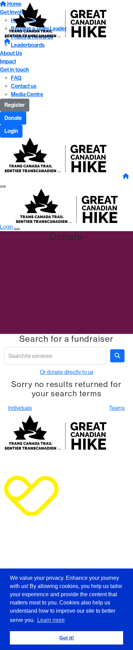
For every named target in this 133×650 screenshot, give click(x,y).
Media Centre (27, 94)
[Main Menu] (2, 186)
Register (14, 105)
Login (11, 131)
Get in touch (14, 69)
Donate (13, 118)
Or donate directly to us (66, 372)
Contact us (23, 86)
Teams (117, 408)
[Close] (16, 229)
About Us (11, 53)
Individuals (20, 408)
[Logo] (55, 19)
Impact (8, 61)
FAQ (16, 78)
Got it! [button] (66, 637)
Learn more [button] (51, 620)
